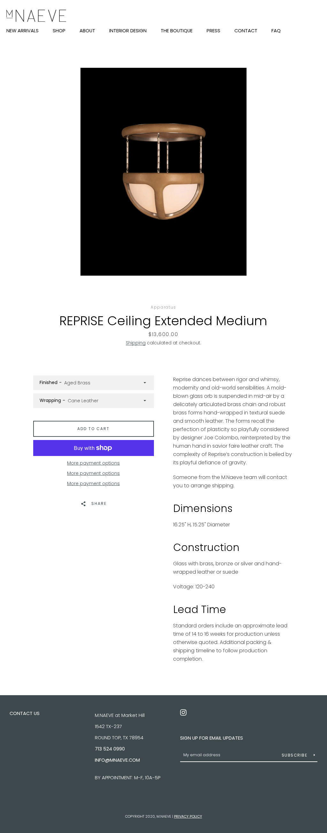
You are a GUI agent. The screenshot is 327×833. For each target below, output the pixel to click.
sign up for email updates (211, 738)
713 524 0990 (110, 748)
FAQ (276, 31)
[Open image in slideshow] (163, 172)
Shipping (136, 343)
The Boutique (177, 31)
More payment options (93, 463)
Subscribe (295, 755)
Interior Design (128, 31)
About (87, 31)
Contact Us (25, 713)
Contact (245, 31)
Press (213, 31)
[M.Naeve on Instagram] (183, 712)
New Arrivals (22, 31)
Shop (59, 31)
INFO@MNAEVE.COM (117, 760)
